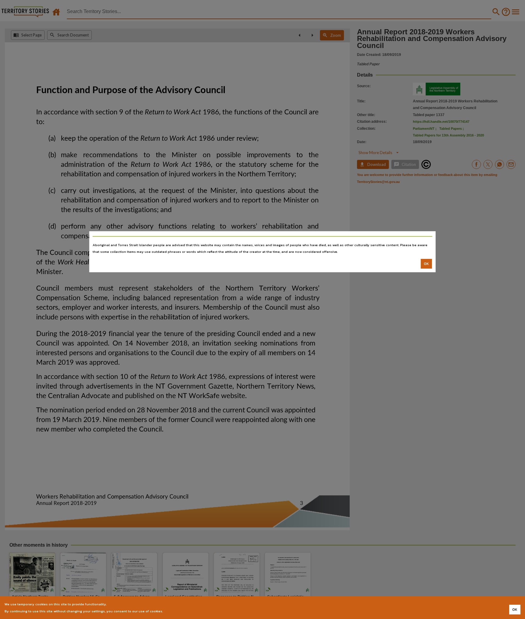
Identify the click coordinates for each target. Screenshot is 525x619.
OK (426, 264)
